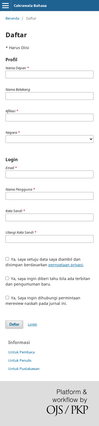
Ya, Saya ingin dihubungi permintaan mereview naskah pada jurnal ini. (43, 300)
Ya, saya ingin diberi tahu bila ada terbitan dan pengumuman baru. (48, 281)
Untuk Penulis (19, 360)
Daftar (14, 324)
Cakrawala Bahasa (30, 5)
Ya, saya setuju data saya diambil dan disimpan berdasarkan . (45, 262)
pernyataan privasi (65, 264)
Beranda (12, 18)
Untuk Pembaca (21, 352)
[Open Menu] (5, 5)
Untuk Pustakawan (24, 368)
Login (32, 324)
